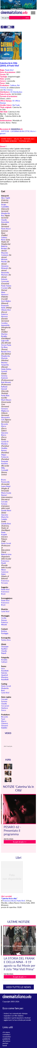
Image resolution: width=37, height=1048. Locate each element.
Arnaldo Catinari (4, 661)
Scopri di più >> (19, 842)
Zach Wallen (6, 301)
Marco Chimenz (4, 722)
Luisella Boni (6, 523)
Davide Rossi (6, 510)
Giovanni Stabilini (4, 726)
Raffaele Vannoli (4, 388)
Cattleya (13, 85)
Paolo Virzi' (9, 70)
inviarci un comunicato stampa (15, 1013)
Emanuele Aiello (5, 306)
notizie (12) (29, 139)
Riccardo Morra (4, 425)
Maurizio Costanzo (4, 254)
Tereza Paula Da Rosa (6, 346)
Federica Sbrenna (4, 315)
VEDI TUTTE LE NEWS (18, 987)
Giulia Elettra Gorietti (6, 370)
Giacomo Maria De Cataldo (4, 517)
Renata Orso (6, 351)
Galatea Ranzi (4, 238)
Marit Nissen (6, 400)
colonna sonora (9, 141)
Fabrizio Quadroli (4, 674)
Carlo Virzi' (5, 611)
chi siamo (6, 1032)
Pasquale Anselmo (4, 462)
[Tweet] (5, 28)
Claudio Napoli (4, 652)
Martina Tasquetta (5, 363)
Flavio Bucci (5, 229)
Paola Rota (5, 395)
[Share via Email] (9, 28)
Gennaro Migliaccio (5, 410)
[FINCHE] (19, 941)
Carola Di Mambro (4, 442)
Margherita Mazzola (5, 357)
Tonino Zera (5, 640)
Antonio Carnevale (5, 280)
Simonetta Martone (5, 273)
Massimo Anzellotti (4, 678)
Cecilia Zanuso (4, 619)
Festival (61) (24, 141)
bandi (5, 1045)
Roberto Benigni (4, 247)
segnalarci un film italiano (13, 1015)
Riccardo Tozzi (4, 718)
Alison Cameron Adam (4, 572)
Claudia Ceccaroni (5, 704)
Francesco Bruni (5, 593)
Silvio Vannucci (4, 293)
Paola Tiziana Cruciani (6, 287)
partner (5, 1043)
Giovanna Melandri (4, 267)
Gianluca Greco (4, 709)
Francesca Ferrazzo (5, 582)
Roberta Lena (6, 554)
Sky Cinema (8, 90)
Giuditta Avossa (4, 449)
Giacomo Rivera (4, 434)
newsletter (7, 1037)
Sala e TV (18, 139)
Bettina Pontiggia (4, 632)
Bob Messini (6, 382)
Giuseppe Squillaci (4, 647)
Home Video (6, 139)
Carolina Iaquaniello (5, 324)
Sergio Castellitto (5, 205)
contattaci (6, 1034)
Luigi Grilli (5, 340)
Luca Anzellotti (4, 669)
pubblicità (6, 1039)
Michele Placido (4, 260)
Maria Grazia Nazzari (6, 494)
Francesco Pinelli (5, 562)
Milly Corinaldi (4, 469)
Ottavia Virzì (6, 310)
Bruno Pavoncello (5, 481)
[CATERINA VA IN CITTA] (19, 809)
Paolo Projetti (4, 533)
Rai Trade (16, 105)
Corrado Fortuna (4, 503)
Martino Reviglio (4, 335)
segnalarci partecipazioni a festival (17, 1018)
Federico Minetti (4, 623)
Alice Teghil (5, 198)
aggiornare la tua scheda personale (17, 1020)
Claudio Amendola (5, 221)
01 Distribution (16, 92)
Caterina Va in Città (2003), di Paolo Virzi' (9, 64)
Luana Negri (5, 486)
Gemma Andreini (4, 377)
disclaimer (6, 1041)
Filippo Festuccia (4, 456)
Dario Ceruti (6, 543)
